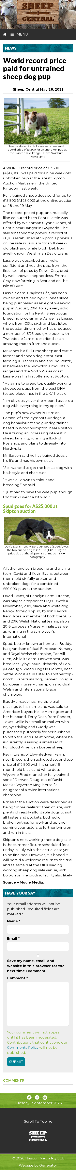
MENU (22, 34)
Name (13, 921)
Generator (48, 1165)
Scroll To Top (36, 1121)
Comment (17, 978)
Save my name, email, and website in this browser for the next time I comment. (35, 966)
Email (13, 938)
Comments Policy (23, 1047)
